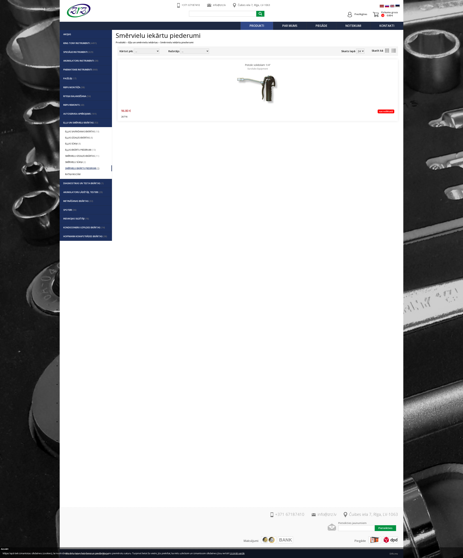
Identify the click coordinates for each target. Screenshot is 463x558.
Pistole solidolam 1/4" (258, 66)
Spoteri (70, 209)
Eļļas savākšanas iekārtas (82, 131)
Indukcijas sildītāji (76, 218)
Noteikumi (353, 26)
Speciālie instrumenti (78, 52)
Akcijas (67, 34)
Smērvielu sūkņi (75, 162)
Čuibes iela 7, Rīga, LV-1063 (254, 5)
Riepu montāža (74, 87)
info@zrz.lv (219, 5)
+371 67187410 (191, 5)
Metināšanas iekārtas (78, 201)
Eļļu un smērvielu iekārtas (80, 122)
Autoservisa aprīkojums (80, 113)
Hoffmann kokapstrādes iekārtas (85, 236)
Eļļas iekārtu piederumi (80, 149)
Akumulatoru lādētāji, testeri (83, 192)
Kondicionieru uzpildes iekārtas (84, 227)
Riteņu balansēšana (77, 96)
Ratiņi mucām (72, 174)
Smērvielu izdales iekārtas (82, 156)
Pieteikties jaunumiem (352, 523)
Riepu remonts (73, 104)
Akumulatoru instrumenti (80, 60)
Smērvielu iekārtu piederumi (82, 168)
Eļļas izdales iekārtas (79, 137)
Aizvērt (5, 549)
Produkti (257, 26)
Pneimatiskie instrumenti (80, 69)
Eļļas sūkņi (73, 143)
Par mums (289, 26)
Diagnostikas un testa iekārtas (83, 183)
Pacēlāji (70, 78)
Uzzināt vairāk (237, 553)
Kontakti (386, 26)
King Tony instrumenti (80, 43)
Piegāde (321, 26)
